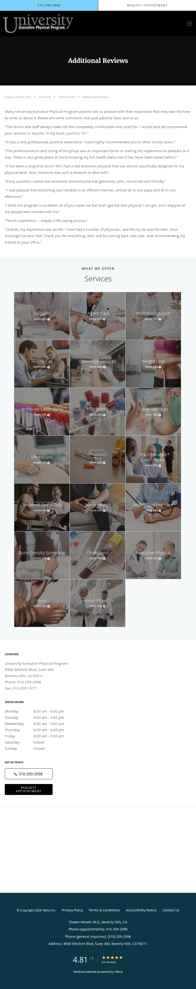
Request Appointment (29, 789)
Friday (34, 736)
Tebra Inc (48, 910)
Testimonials (67, 97)
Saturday (24, 742)
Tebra (119, 971)
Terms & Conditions (104, 910)
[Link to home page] (37, 23)
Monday (34, 711)
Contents (45, 97)
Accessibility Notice (141, 910)
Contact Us (171, 910)
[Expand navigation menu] (189, 23)
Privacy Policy (72, 910)
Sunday (24, 748)
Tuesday (34, 717)
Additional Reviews (95, 97)
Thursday (34, 729)
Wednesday (34, 723)
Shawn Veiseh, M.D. (18, 97)
